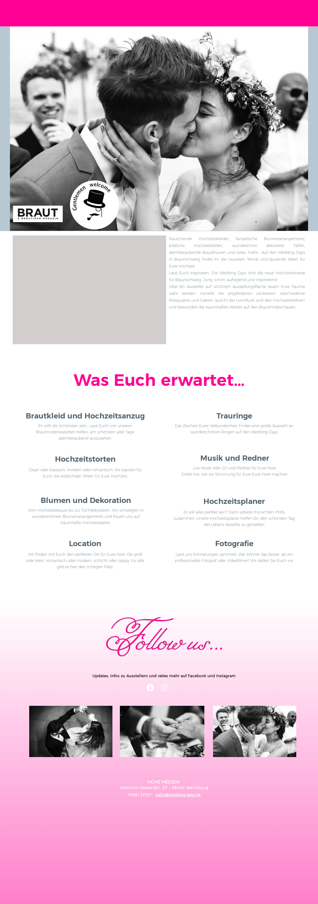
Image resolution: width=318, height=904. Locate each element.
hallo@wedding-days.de (178, 794)
